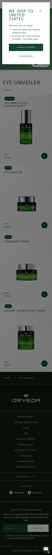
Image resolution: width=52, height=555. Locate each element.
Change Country (26, 47)
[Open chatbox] (46, 549)
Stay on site (26, 56)
